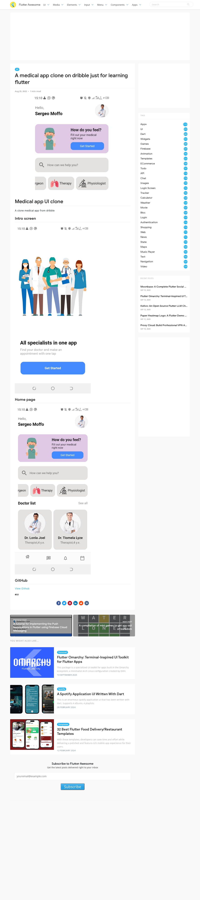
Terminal (62, 652)
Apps (135, 4)
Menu (100, 4)
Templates (63, 724)
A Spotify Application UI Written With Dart (90, 694)
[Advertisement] (100, 36)
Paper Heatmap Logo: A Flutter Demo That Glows (169, 315)
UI (17, 69)
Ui (44, 4)
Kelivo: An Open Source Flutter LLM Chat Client (167, 306)
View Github (22, 588)
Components (118, 4)
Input (87, 4)
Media (56, 4)
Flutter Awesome (29, 4)
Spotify (61, 689)
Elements (72, 4)
